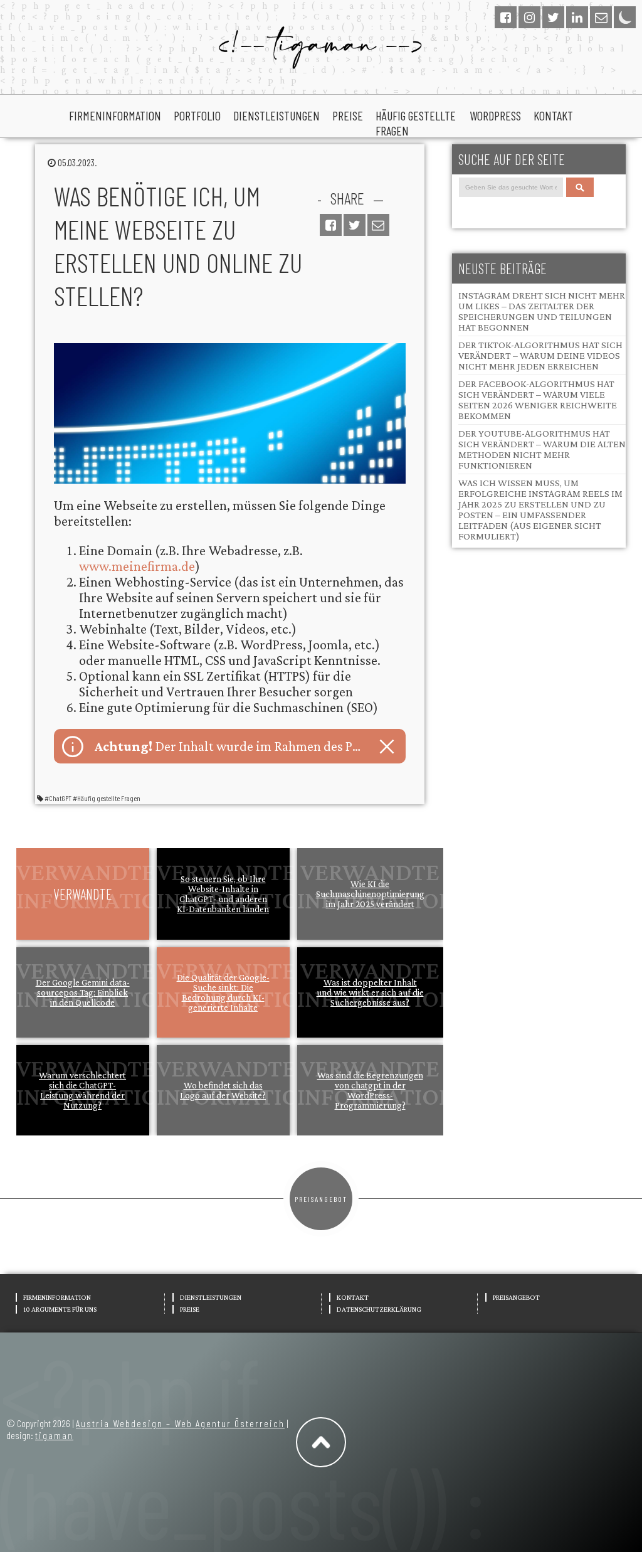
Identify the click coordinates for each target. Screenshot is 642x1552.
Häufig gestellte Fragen (416, 123)
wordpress (495, 115)
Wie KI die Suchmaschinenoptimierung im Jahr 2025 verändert (370, 894)
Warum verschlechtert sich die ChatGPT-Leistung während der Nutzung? (82, 1090)
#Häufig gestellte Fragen (106, 798)
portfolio (197, 115)
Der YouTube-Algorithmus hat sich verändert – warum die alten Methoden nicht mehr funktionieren (542, 449)
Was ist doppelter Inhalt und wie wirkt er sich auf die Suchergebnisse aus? (370, 992)
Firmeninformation (115, 115)
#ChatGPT (58, 798)
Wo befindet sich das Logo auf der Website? (223, 1090)
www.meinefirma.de (137, 566)
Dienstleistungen (276, 115)
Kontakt (553, 115)
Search (582, 187)
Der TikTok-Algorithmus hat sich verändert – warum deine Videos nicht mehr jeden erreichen (540, 355)
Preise (347, 115)
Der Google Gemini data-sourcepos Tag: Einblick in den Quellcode (83, 992)
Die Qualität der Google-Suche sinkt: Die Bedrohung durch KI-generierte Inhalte (223, 992)
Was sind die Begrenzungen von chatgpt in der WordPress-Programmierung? (370, 1090)
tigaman (54, 1435)
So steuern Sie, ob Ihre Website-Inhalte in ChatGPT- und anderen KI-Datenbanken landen (223, 894)
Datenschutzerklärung (379, 1309)
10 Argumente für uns (60, 1309)
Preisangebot (321, 1198)
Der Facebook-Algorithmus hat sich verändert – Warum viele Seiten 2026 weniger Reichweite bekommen (537, 399)
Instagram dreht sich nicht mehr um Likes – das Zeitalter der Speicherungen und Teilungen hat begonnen (541, 311)
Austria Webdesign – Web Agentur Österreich (180, 1423)
